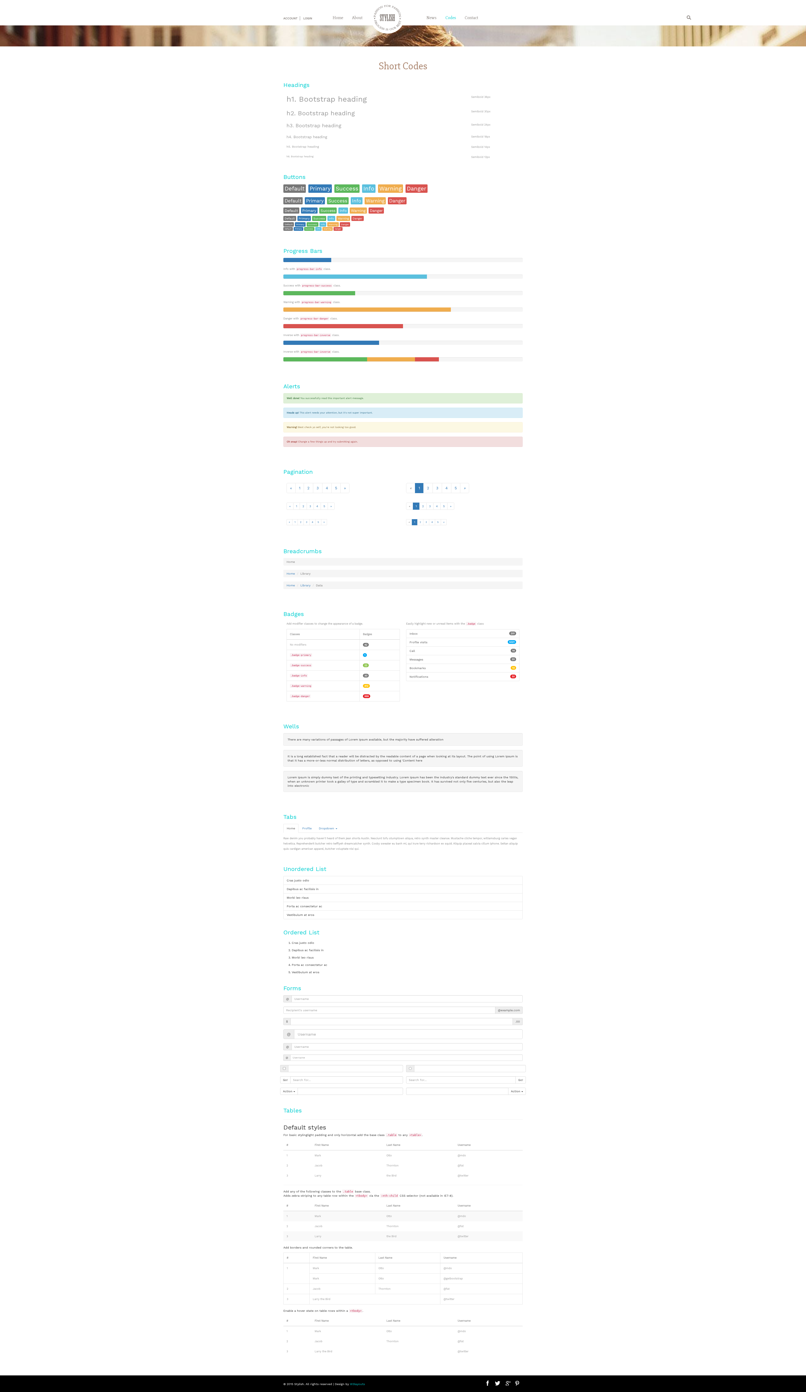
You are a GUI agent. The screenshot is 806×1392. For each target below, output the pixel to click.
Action (288, 1091)
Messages (462, 659)
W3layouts (357, 1384)
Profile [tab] (307, 828)
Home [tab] (291, 828)
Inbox (462, 633)
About (357, 17)
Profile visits (462, 642)
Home (338, 17)
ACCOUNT (290, 18)
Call (462, 651)
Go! (285, 1080)
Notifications (462, 676)
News (432, 17)
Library (305, 585)
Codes (450, 17)
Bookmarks (462, 668)
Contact (471, 17)
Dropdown (327, 828)
